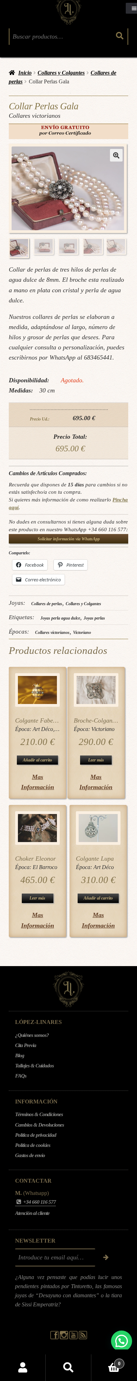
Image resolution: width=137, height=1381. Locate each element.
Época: (24, 729)
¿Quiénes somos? (32, 1035)
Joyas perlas (94, 618)
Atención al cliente (32, 1213)
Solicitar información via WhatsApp (69, 538)
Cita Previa (25, 1045)
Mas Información (37, 782)
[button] (116, 155)
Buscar (68, 1367)
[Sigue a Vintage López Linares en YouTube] (74, 1337)
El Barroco (45, 867)
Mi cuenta (23, 1367)
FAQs (20, 1076)
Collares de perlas (46, 603)
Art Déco (43, 729)
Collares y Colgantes (61, 73)
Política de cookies (32, 1145)
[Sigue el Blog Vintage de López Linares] (83, 1337)
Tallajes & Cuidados (34, 1065)
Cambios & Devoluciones (39, 1125)
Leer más (96, 760)
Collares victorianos (52, 632)
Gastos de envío (30, 1155)
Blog (19, 1055)
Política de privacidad (35, 1135)
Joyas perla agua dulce (60, 618)
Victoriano (82, 632)
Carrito (105, 1361)
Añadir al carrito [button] (37, 760)
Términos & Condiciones (39, 1114)
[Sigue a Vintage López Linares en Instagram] (64, 1337)
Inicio (25, 73)
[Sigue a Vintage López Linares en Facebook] (55, 1337)
